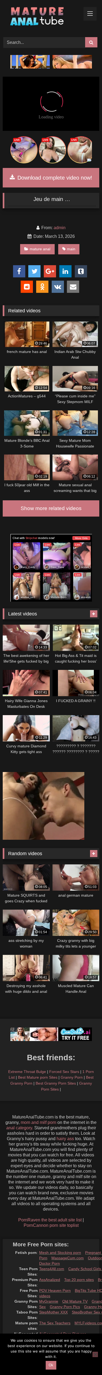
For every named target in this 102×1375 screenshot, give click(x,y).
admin (60, 227)
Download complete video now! (54, 178)
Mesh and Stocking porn (60, 1252)
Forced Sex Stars (64, 1071)
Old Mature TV (75, 1301)
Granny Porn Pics (65, 1307)
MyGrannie (48, 1301)
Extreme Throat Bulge (27, 1071)
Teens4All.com (51, 1269)
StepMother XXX (53, 1312)
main (71, 249)
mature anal (40, 249)
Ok (51, 1365)
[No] (95, 1354)
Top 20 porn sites (79, 1279)
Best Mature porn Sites (37, 1077)
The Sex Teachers (54, 1323)
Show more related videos (51, 508)
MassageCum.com (67, 1258)
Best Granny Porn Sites (56, 1083)
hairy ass (65, 1138)
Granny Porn (72, 1077)
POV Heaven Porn (55, 1290)
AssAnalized (49, 1279)
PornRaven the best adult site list (50, 1220)
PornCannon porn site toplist (51, 1225)
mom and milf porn (38, 1122)
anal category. (19, 1128)
